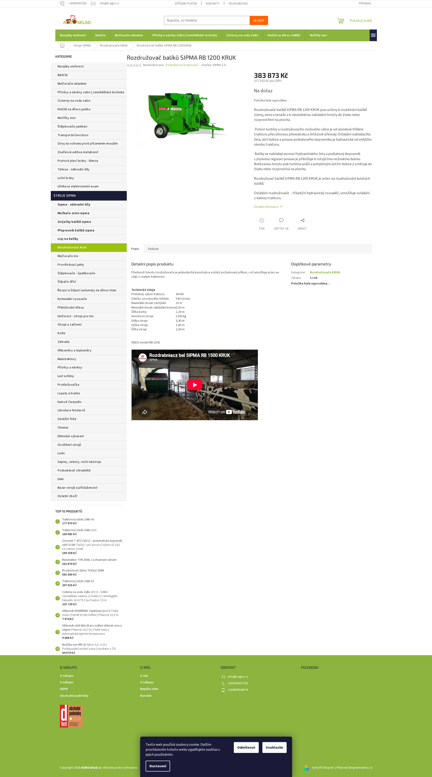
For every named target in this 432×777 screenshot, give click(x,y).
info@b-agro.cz (237, 676)
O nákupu (66, 676)
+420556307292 (237, 683)
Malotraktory (67, 359)
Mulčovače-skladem (72, 83)
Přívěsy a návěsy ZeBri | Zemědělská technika (91, 92)
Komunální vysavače (72, 299)
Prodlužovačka (68, 384)
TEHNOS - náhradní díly (74, 169)
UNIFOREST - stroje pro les (76, 316)
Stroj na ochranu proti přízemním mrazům (88, 143)
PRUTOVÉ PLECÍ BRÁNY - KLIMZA (78, 161)
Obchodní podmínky (74, 696)
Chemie (63, 427)
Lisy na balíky (68, 239)
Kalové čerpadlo (70, 402)
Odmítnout (246, 747)
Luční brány (66, 178)
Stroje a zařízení (70, 324)
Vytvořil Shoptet (323, 767)
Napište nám (149, 689)
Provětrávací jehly (71, 264)
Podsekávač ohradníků (74, 470)
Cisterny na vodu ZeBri (74, 100)
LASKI (61, 453)
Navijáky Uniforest (71, 66)
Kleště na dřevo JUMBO (74, 109)
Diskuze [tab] (153, 249)
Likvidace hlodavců (71, 410)
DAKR (61, 479)
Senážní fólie (67, 419)
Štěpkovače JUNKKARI (73, 126)
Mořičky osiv (67, 118)
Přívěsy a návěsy (70, 367)
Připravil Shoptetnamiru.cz (354, 767)
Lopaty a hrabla (69, 393)
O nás (144, 676)
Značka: (214, 65)
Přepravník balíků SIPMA (76, 230)
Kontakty (213, 4)
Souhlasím (274, 747)
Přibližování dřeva (71, 307)
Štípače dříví (67, 281)
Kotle (62, 333)
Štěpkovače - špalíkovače (76, 273)
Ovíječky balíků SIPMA (74, 222)
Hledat (258, 20)
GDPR (64, 689)
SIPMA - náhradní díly (74, 204)
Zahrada (64, 342)
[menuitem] (72, 35)
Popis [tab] (135, 249)
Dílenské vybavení (71, 436)
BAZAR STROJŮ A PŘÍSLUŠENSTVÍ (78, 487)
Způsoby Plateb (186, 4)
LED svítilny (66, 376)
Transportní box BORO (73, 135)
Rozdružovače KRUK (72, 247)
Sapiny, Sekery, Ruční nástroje (79, 462)
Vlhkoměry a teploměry (75, 350)
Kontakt (146, 696)
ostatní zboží (67, 496)
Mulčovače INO (68, 256)
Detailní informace (266, 207)
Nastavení (157, 766)
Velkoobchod (238, 4)
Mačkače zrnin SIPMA (74, 213)
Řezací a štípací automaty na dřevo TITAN (87, 290)
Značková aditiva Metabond (78, 152)
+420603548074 (237, 690)
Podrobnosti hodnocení (182, 65)
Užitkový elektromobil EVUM (78, 186)
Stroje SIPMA (65, 195)
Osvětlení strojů (69, 445)
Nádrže (63, 75)
